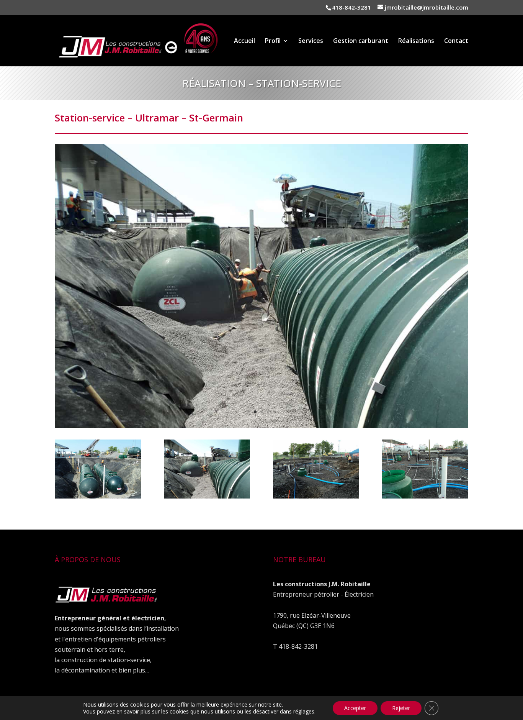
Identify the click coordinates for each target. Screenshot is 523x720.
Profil (273, 41)
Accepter (355, 708)
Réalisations (416, 41)
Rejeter (401, 708)
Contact (456, 41)
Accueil (244, 41)
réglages (303, 711)
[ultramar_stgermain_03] (316, 498)
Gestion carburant (360, 41)
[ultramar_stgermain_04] (425, 498)
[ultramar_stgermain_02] (261, 427)
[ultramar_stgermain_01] (98, 498)
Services (310, 41)
